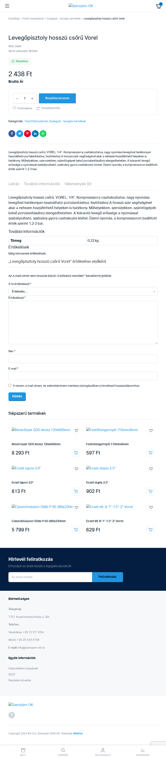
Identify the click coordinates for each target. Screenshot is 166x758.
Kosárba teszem (76, 453)
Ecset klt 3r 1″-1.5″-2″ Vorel (104, 521)
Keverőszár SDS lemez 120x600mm (36, 444)
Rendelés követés (19, 680)
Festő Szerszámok (33, 18)
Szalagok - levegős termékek (64, 18)
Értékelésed (17, 298)
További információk (42, 184)
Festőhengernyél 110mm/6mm (107, 444)
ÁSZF (11, 674)
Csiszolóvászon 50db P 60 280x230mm (39, 521)
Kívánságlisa (25, 108)
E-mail (13, 368)
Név (11, 351)
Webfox (78, 733)
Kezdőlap (13, 18)
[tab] (13, 184)
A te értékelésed (19, 284)
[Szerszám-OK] (83, 6)
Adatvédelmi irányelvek (23, 668)
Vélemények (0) (77, 184)
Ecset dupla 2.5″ (97, 482)
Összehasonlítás (50, 108)
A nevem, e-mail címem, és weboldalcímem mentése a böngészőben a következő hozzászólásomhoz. (76, 386)
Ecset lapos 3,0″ (23, 482)
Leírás (13, 184)
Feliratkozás (108, 576)
